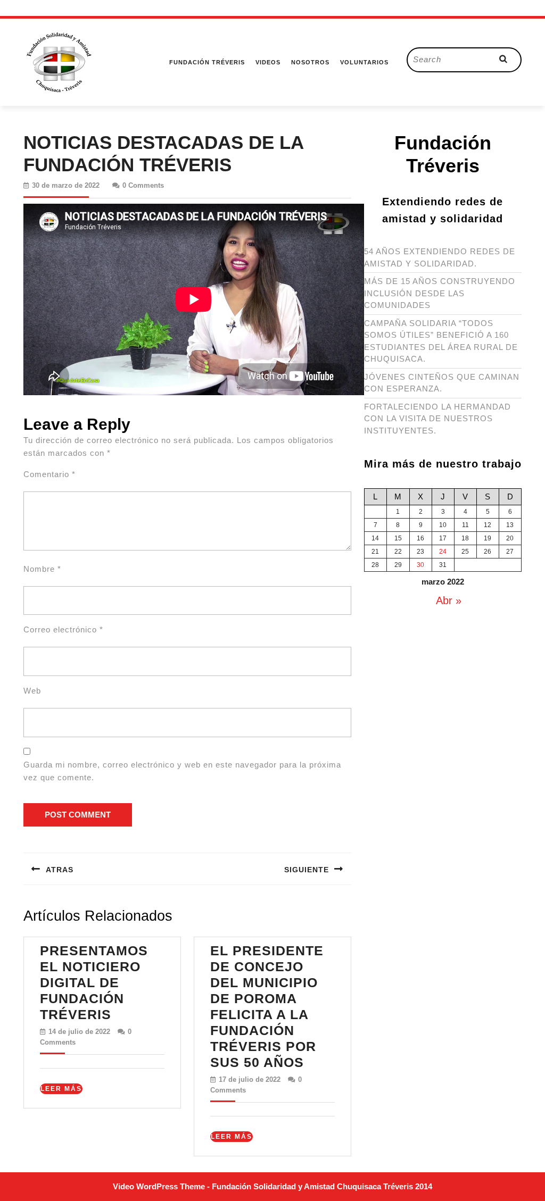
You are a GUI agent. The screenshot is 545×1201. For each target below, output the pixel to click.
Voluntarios (364, 62)
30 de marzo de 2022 (66, 185)
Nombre (42, 568)
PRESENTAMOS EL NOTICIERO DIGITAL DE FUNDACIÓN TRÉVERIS (94, 982)
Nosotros (310, 62)
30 (420, 565)
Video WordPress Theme (159, 1186)
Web (32, 690)
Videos (267, 62)
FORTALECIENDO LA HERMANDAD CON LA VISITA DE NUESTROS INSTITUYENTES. (437, 418)
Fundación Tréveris (207, 62)
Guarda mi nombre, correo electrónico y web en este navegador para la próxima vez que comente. (182, 771)
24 (443, 551)
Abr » (448, 600)
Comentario (49, 474)
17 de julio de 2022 (249, 1079)
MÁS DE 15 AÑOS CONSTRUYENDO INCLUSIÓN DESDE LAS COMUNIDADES (439, 293)
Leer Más (61, 1089)
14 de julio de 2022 (79, 1032)
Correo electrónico (63, 629)
